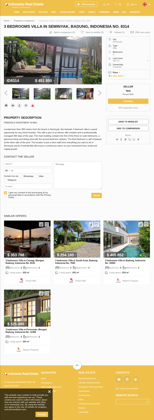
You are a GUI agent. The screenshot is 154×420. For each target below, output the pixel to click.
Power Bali (128, 94)
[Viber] (129, 139)
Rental (82, 408)
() (108, 4)
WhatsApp (28, 176)
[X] (125, 139)
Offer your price (142, 32)
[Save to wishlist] (47, 224)
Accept (42, 414)
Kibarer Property (130, 281)
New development (87, 378)
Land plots (83, 412)
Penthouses (84, 395)
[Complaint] (32, 105)
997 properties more (128, 108)
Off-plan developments (89, 382)
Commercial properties (89, 403)
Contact (128, 101)
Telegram (12, 180)
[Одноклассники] (121, 139)
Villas (81, 399)
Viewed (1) (119, 32)
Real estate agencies (51, 387)
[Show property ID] (26, 105)
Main (43, 378)
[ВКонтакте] (117, 139)
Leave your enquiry (129, 388)
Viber (41, 176)
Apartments (84, 391)
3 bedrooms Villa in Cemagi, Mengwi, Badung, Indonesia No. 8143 (25, 261)
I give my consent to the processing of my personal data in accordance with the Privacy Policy (29, 195)
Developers (46, 382)
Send (97, 195)
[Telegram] (138, 139)
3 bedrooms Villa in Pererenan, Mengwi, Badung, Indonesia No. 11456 (26, 330)
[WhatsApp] (133, 139)
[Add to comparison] (41, 224)
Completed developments (91, 387)
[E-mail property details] (13, 105)
